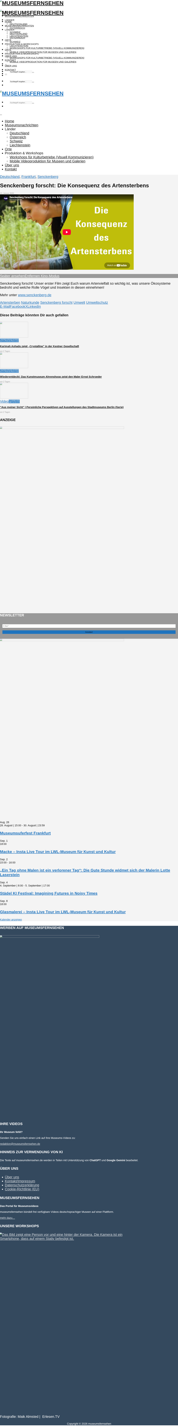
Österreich (17, 28)
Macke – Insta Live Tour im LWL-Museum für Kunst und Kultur (58, 851)
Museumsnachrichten (19, 16)
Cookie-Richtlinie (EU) (22, 1189)
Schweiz (15, 42)
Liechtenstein (19, 46)
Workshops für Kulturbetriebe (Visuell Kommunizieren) (47, 48)
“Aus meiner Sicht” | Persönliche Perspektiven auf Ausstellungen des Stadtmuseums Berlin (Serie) (62, 407)
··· (6, 74)
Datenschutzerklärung (22, 1185)
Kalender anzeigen (11, 919)
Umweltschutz (97, 302)
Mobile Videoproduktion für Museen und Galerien (43, 52)
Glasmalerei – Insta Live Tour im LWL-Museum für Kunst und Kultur (63, 912)
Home (8, 22)
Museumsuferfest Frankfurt (25, 833)
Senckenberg (48, 177)
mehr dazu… (7, 1217)
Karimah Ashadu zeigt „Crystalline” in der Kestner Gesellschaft (39, 346)
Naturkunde (30, 302)
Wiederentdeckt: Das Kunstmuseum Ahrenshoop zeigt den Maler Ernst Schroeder (51, 376)
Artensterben (10, 302)
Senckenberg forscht (56, 302)
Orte (8, 40)
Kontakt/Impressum (20, 1181)
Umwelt (79, 302)
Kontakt (10, 70)
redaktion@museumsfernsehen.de (20, 1143)
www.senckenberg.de (34, 295)
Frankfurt (28, 177)
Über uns (11, 66)
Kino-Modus (49, 276)
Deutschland (18, 34)
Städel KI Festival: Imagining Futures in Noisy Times (48, 893)
